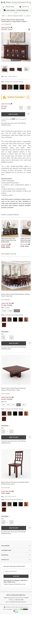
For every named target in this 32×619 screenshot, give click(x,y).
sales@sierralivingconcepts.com (18, 602)
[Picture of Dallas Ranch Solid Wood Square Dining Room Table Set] (16, 276)
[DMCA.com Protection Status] (23, 609)
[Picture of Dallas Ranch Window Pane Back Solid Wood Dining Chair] (16, 464)
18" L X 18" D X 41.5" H (10, 496)
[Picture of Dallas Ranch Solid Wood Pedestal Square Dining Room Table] (16, 370)
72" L (13, 404)
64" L (8, 404)
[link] (16, 611)
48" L (3, 404)
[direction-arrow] (1, 230)
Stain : (3, 82)
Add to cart (13, 114)
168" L (23, 404)
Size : (2, 76)
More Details (4, 331)
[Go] (27, 97)
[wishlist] (28, 2)
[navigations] (2, 2)
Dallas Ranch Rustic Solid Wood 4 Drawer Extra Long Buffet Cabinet (8, 240)
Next (29, 69)
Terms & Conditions (7, 609)
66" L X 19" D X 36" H (11, 76)
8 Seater (4, 310)
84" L (18, 404)
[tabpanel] (16, 169)
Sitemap (16, 609)
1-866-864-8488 (9, 7)
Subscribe (16, 576)
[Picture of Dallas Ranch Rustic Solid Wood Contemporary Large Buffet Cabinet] (4, 69)
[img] (29, 29)
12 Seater (17, 310)
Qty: (2, 334)
